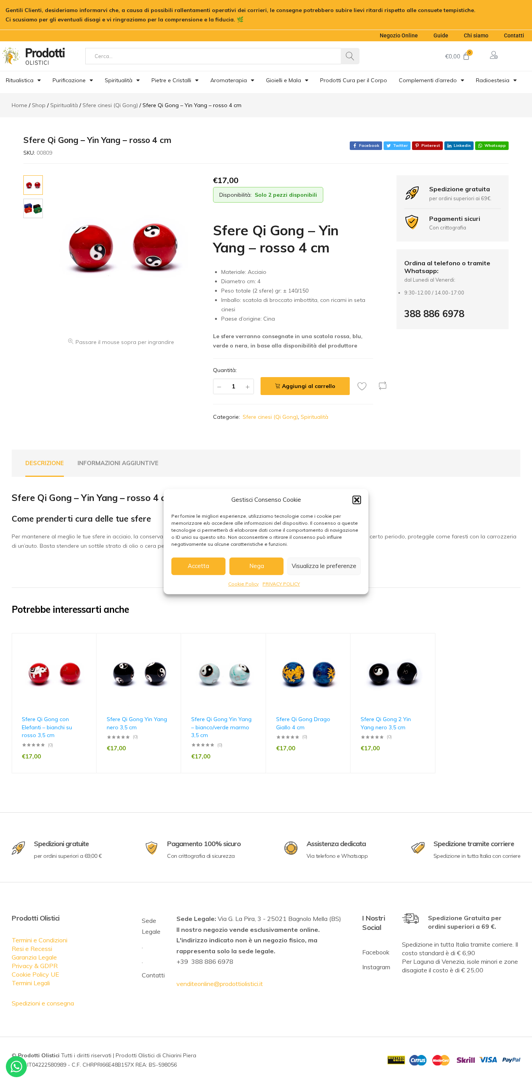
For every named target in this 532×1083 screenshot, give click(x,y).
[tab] (44, 463)
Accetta (198, 566)
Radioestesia (492, 80)
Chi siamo (476, 35)
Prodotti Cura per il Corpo (353, 80)
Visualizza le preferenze (324, 566)
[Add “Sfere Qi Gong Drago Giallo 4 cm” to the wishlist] (340, 658)
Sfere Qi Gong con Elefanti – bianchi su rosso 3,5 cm (47, 727)
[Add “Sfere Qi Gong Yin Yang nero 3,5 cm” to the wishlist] (171, 658)
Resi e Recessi (32, 948)
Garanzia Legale (34, 957)
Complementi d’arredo (428, 80)
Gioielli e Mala (283, 80)
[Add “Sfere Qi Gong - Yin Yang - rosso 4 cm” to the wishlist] (364, 386)
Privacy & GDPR (35, 966)
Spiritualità (118, 80)
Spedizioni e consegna (43, 1003)
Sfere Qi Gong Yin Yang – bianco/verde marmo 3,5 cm (221, 727)
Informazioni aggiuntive (118, 463)
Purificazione (69, 80)
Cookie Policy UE (35, 974)
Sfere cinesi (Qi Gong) (270, 416)
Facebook (375, 952)
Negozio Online (399, 35)
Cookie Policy (243, 584)
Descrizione (44, 463)
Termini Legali (31, 983)
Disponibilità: (235, 194)
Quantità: (225, 370)
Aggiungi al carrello (308, 386)
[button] (357, 500)
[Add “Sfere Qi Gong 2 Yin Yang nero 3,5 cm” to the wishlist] (425, 658)
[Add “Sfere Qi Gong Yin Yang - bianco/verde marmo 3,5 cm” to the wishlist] (256, 658)
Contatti (514, 35)
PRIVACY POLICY (281, 584)
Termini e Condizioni (39, 940)
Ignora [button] (254, 19)
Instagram (376, 967)
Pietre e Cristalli (171, 80)
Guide (440, 35)
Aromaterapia (228, 80)
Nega (256, 566)
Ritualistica (19, 80)
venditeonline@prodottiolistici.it (219, 984)
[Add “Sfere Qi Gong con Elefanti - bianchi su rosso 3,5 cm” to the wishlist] (86, 658)
